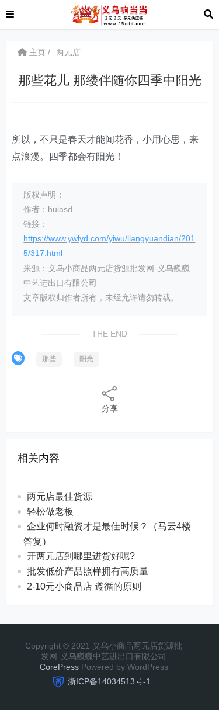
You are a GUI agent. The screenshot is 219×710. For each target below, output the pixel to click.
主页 (36, 52)
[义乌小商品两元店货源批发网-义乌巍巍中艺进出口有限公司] (109, 14)
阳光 (86, 359)
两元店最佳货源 (59, 496)
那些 (49, 359)
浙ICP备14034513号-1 (109, 681)
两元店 (68, 52)
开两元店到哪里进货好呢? (81, 556)
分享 (110, 408)
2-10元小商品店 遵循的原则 (84, 586)
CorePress (59, 666)
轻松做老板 (50, 512)
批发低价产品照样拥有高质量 (87, 571)
